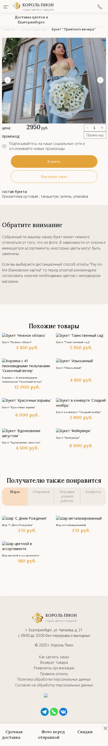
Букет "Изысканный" (69, 367)
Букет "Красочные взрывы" (18, 407)
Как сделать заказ (54, 656)
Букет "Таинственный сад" (73, 342)
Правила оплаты (54, 673)
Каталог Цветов (33, 29)
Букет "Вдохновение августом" (21, 442)
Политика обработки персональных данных (54, 679)
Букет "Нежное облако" (17, 342)
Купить (54, 161)
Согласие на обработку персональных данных (54, 685)
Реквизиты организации (54, 668)
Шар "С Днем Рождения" (17, 525)
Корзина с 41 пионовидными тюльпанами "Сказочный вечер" (22, 379)
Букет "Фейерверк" (68, 437)
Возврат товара (54, 662)
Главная (8, 29)
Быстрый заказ (54, 176)
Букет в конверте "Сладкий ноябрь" (78, 412)
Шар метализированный (71, 525)
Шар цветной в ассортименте (20, 555)
